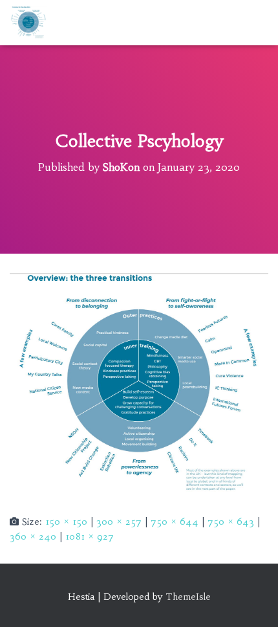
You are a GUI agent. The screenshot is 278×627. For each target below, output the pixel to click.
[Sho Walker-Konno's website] (33, 22)
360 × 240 (33, 536)
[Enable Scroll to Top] (252, 601)
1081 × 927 (89, 536)
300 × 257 (119, 521)
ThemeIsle (188, 596)
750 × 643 (231, 521)
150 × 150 (66, 521)
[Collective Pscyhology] (139, 383)
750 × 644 (174, 521)
